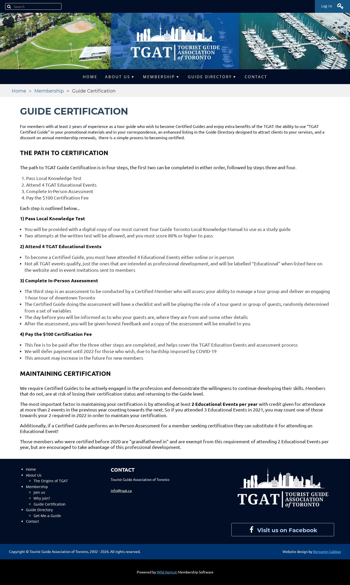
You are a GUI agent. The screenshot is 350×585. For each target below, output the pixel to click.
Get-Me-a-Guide (47, 515)
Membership (49, 91)
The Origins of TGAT (51, 480)
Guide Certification (50, 504)
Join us (39, 492)
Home (19, 91)
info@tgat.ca (121, 490)
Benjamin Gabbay (327, 551)
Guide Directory (39, 509)
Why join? (42, 498)
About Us (34, 475)
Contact (32, 521)
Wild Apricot (167, 572)
